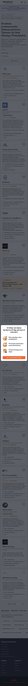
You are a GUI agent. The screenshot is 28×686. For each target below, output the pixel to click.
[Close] (25, 327)
